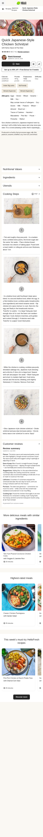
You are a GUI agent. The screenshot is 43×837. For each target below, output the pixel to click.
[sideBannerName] (21, 151)
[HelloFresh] (21, 3)
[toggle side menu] (3, 3)
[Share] (39, 64)
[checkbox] (2, 52)
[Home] (3, 9)
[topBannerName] (21, 15)
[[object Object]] (33, 64)
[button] (21, 177)
